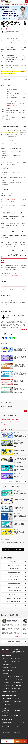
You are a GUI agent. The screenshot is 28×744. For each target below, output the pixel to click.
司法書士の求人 (16, 658)
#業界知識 (4, 424)
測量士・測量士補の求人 (9, 670)
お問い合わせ (18, 734)
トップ (2, 4)
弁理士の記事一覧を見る (14, 576)
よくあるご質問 (6, 701)
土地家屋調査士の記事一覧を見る (14, 590)
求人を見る (8, 741)
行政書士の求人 (6, 661)
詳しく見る (23, 329)
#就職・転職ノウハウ (6, 422)
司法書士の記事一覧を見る (14, 572)
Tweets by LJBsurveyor (6, 547)
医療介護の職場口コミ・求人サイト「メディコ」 (13, 723)
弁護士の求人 (6, 658)
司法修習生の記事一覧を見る (14, 565)
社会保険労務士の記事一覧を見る (14, 598)
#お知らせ (18, 419)
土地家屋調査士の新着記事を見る (14, 481)
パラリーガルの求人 (7, 676)
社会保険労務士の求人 (8, 664)
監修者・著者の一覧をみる (14, 641)
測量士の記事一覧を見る (14, 594)
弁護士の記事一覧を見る (14, 561)
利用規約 (4, 734)
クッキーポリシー (16, 732)
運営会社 (11, 734)
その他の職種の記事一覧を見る (14, 601)
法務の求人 (5, 679)
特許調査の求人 (6, 688)
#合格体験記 (4, 419)
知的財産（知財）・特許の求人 (10, 691)
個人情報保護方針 (6, 732)
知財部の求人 (17, 688)
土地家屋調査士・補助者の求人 (10, 667)
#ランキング (11, 419)
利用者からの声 (6, 704)
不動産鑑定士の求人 (7, 673)
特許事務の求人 (17, 685)
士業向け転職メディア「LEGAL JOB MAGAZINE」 (11, 711)
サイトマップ (5, 737)
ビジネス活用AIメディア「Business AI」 (12, 726)
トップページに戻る (14, 605)
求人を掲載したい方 (18, 701)
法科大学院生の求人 (7, 682)
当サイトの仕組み (7, 698)
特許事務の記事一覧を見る (14, 583)
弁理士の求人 (17, 661)
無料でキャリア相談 (21, 741)
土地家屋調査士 (7, 4)
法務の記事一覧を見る (14, 568)
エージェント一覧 (19, 698)
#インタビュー (21, 422)
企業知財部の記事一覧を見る (14, 587)
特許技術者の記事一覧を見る (14, 579)
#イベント (14, 422)
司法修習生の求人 (20, 676)
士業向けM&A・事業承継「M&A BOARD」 (13, 715)
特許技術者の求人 (20, 682)
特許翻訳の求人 (6, 685)
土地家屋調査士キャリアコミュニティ (11, 300)
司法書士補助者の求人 (17, 679)
